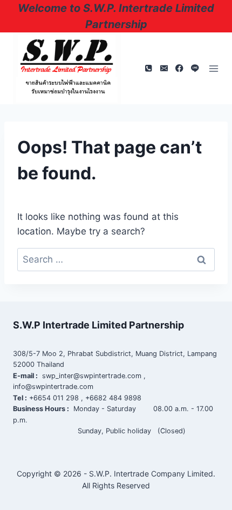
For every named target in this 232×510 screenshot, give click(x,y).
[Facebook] (179, 68)
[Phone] (148, 68)
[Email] (164, 68)
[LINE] (195, 68)
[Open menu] (213, 68)
